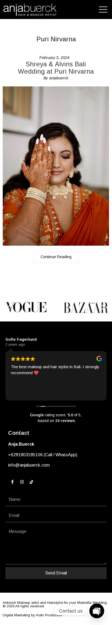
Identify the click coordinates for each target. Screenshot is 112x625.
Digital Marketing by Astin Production (32, 615)
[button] (8, 307)
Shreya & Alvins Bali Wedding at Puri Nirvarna (56, 68)
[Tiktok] (31, 482)
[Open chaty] (96, 611)
